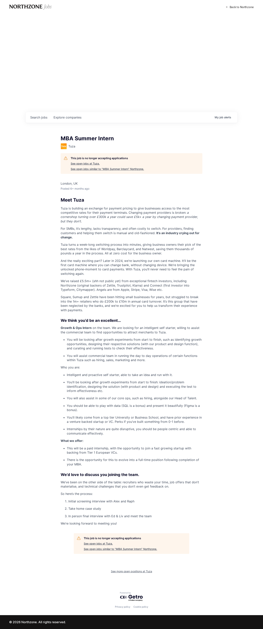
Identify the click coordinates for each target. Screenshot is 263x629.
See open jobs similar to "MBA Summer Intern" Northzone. (107, 169)
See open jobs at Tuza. (85, 163)
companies (67, 117)
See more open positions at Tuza (131, 571)
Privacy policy (122, 606)
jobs (38, 117)
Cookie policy (140, 606)
